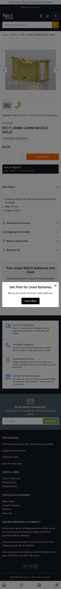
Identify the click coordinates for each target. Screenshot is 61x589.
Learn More (30, 301)
